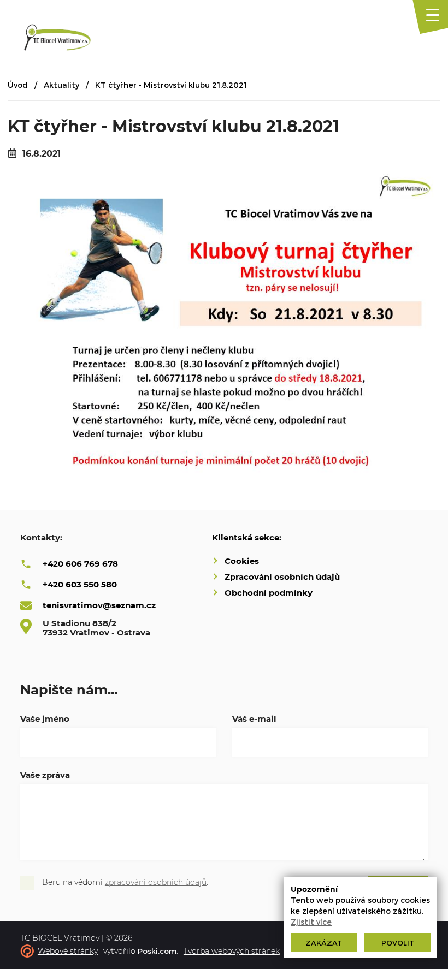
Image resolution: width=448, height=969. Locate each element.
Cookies (242, 561)
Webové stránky (68, 951)
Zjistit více (311, 921)
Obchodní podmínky (269, 592)
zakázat (323, 942)
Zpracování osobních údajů (282, 576)
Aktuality (61, 85)
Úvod (18, 85)
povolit (397, 942)
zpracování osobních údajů (156, 882)
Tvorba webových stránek (232, 951)
